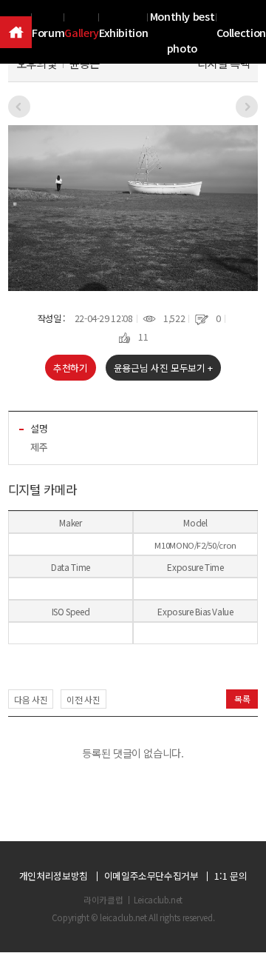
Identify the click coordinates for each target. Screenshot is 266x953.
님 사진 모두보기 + (163, 368)
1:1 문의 (230, 876)
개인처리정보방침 (53, 876)
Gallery (81, 32)
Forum (48, 32)
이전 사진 (83, 699)
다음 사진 (30, 699)
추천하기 (70, 368)
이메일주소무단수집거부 (151, 876)
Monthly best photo (182, 32)
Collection (241, 32)
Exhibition (123, 32)
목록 (242, 698)
